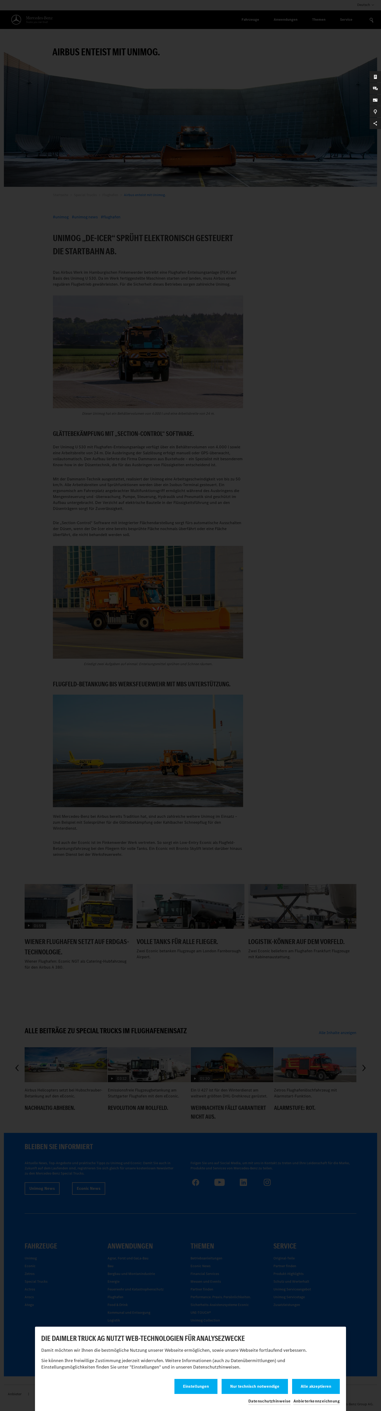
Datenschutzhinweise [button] (269, 1401)
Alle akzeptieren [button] (316, 1386)
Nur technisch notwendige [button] (254, 1386)
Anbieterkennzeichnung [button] (316, 1401)
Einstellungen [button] (196, 1386)
